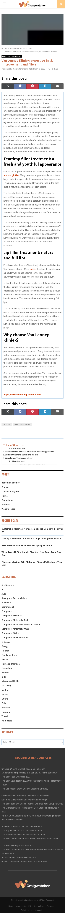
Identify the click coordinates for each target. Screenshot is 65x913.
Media (5, 690)
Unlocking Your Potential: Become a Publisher (23, 769)
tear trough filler (11, 175)
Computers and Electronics (15, 637)
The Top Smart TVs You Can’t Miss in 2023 (22, 830)
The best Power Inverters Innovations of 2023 (23, 834)
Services (6, 707)
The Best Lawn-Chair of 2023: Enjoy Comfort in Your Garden (30, 838)
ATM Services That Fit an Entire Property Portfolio (27, 545)
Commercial (8, 607)
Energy (5, 646)
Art (3, 589)
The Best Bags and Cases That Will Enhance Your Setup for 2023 (32, 804)
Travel (5, 716)
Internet (5, 672)
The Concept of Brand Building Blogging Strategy (25, 789)
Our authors (7, 500)
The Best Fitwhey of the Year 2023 (18, 845)
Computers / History (11, 615)
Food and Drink (9, 655)
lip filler (33, 269)
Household (7, 668)
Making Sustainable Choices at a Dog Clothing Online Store (31, 538)
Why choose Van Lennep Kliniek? (19, 458)
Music (5, 694)
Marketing (6, 685)
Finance (5, 651)
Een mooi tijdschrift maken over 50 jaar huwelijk (24, 800)
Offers (5, 699)
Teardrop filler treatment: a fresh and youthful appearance (29, 451)
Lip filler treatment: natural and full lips (21, 455)
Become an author (11, 483)
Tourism (6, 712)
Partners (6, 504)
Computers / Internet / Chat (15, 620)
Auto (4, 594)
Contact (5, 487)
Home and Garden (11, 664)
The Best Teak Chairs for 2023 (16, 777)
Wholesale (7, 721)
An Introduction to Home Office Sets (19, 857)
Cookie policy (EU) (11, 491)
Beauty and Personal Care (11, 56)
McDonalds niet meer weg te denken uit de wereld (25, 795)
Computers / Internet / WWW (15, 629)
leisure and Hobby (11, 681)
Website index (8, 509)
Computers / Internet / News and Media (21, 624)
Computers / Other (11, 633)
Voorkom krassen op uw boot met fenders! (22, 826)
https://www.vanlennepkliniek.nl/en (22, 394)
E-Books (6, 642)
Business (6, 602)
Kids (4, 677)
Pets (4, 703)
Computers (7, 611)
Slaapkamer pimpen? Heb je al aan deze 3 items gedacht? (29, 773)
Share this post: (19, 448)
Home (5, 496)
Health (5, 659)
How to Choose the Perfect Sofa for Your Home (24, 861)
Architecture (8, 585)
